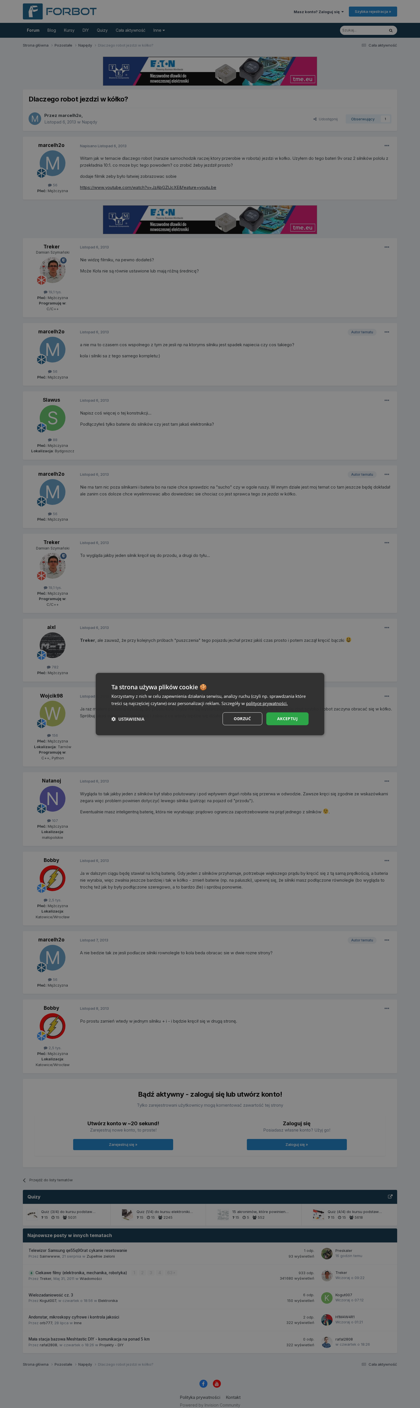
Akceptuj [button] (287, 718)
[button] (127, 719)
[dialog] (210, 704)
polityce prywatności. (267, 703)
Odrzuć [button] (242, 718)
